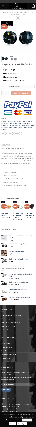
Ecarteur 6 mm (17, 127)
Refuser (12, 424)
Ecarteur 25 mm (23, 125)
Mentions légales (7, 319)
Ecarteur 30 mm (8, 127)
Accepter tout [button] (27, 420)
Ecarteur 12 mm (21, 121)
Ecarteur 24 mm (14, 125)
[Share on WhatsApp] (3, 133)
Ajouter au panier (21, 93)
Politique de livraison (8, 326)
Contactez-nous (6, 347)
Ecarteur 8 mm (25, 127)
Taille (3, 86)
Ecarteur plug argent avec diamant (18, 215)
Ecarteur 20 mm (26, 123)
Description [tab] (5, 145)
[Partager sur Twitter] (10, 133)
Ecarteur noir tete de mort (29, 214)
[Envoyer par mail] (13, 133)
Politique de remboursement (10, 322)
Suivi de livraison (6, 351)
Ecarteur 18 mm (17, 123)
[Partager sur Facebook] (6, 133)
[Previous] (4, 38)
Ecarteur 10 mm (12, 121)
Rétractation (5, 330)
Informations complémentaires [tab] (12, 149)
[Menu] (2, 6)
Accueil (6, 13)
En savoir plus (22, 424)
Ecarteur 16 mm (8, 123)
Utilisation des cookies (8, 354)
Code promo (5, 358)
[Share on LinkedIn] (20, 133)
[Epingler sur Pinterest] (17, 133)
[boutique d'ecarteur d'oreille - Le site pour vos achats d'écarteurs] (18, 6)
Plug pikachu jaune (5, 214)
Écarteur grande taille (21, 13)
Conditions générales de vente (11, 315)
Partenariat (5, 362)
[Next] (31, 38)
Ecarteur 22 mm (18, 15)
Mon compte (5, 343)
